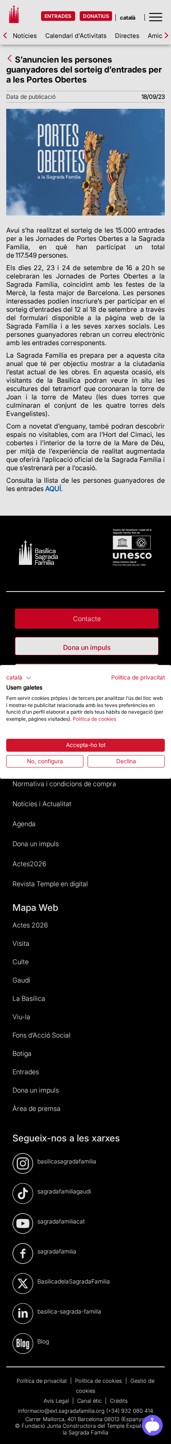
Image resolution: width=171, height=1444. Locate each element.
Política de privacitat (138, 677)
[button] (19, 678)
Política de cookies (94, 719)
